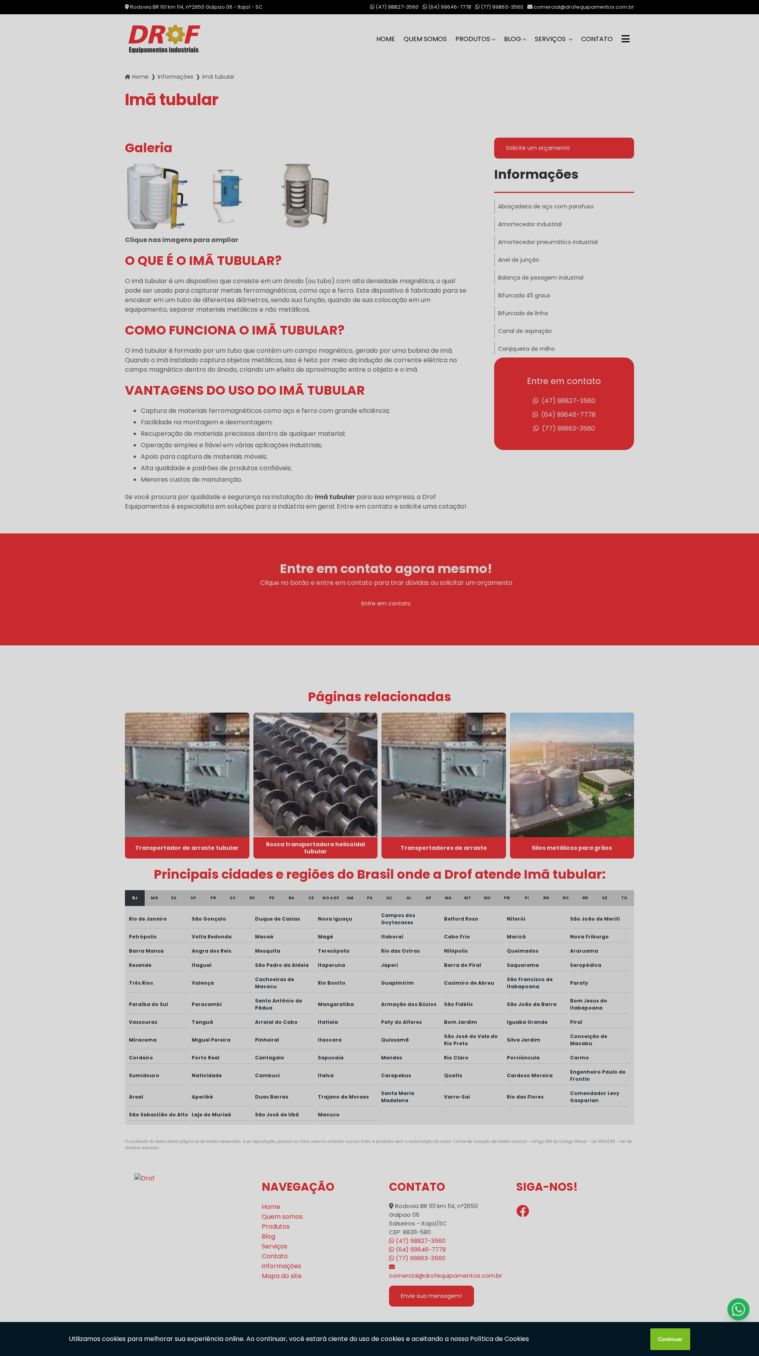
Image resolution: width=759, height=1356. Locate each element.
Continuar (670, 1339)
